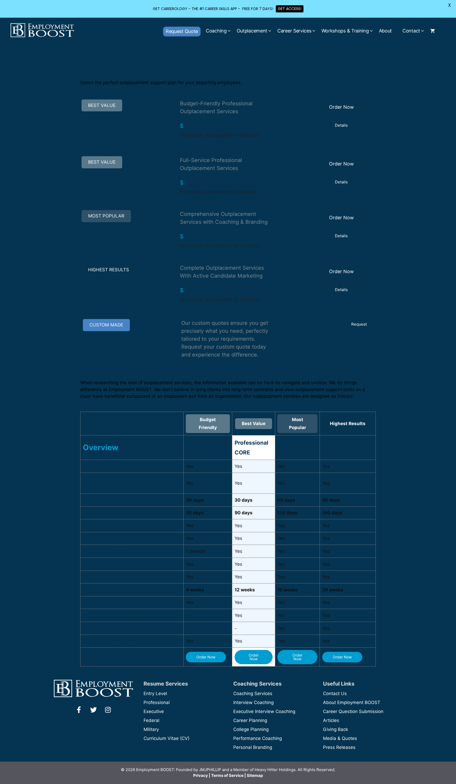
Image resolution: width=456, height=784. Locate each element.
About (385, 31)
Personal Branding (252, 747)
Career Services (294, 31)
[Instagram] (108, 709)
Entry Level (155, 693)
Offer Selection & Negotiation (115, 615)
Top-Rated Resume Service (113, 525)
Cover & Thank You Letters (112, 564)
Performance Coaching (257, 738)
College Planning (251, 729)
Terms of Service (227, 775)
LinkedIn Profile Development (115, 576)
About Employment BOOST (351, 702)
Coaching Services (252, 693)
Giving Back (335, 729)
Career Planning (250, 720)
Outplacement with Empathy (114, 466)
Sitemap (255, 775)
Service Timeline (101, 512)
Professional (157, 702)
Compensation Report (107, 628)
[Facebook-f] (79, 709)
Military (151, 729)
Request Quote (182, 31)
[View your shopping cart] (432, 31)
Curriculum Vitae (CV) (166, 738)
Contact (411, 31)
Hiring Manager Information (114, 538)
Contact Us (335, 693)
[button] (341, 107)
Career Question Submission (353, 711)
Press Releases (339, 747)
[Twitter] (93, 709)
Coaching (216, 31)
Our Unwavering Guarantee (113, 500)
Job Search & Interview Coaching (119, 551)
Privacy (200, 775)
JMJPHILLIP (210, 769)
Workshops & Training (345, 31)
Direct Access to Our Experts (115, 589)
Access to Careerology (108, 641)
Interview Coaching (253, 702)
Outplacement (252, 31)
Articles (331, 720)
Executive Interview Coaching (264, 711)
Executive (154, 711)
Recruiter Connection (106, 602)
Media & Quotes (340, 738)
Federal (151, 720)
